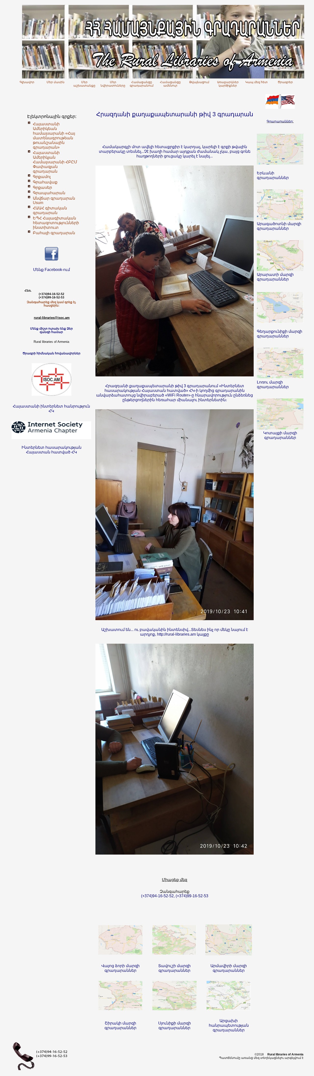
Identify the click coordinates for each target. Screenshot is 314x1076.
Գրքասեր (42, 187)
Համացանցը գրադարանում (142, 83)
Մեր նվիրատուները (113, 83)
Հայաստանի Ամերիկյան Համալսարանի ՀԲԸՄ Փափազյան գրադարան (55, 162)
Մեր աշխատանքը (84, 83)
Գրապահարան (49, 193)
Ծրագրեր (285, 82)
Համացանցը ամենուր (170, 83)
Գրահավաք (45, 182)
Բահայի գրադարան (54, 233)
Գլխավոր (27, 82)
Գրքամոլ (42, 177)
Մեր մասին (56, 82)
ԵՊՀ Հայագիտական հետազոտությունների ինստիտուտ (56, 223)
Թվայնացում (199, 82)
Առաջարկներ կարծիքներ (228, 83)
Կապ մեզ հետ (256, 82)
